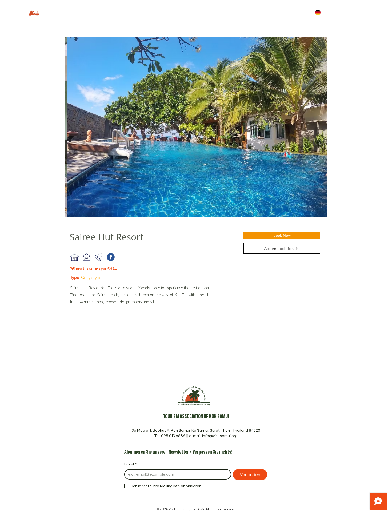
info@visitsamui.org (220, 436)
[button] (196, 127)
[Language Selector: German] (321, 12)
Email (130, 464)
